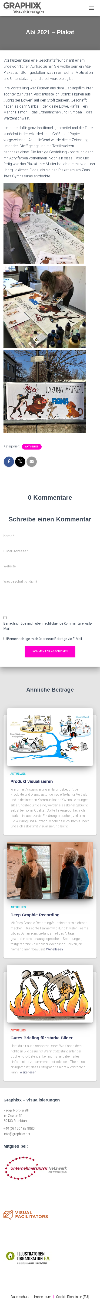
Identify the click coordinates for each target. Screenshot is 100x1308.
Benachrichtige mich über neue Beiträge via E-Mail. (45, 639)
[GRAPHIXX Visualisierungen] (25, 8)
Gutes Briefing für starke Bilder (41, 1038)
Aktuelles (31, 446)
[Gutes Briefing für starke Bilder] (50, 993)
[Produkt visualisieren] (50, 736)
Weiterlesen (54, 949)
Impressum (42, 1297)
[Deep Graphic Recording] (50, 870)
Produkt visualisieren (31, 781)
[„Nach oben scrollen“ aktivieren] (91, 1298)
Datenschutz (20, 1297)
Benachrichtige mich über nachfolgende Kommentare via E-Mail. (47, 626)
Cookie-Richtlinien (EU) (72, 1297)
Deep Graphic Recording (35, 915)
